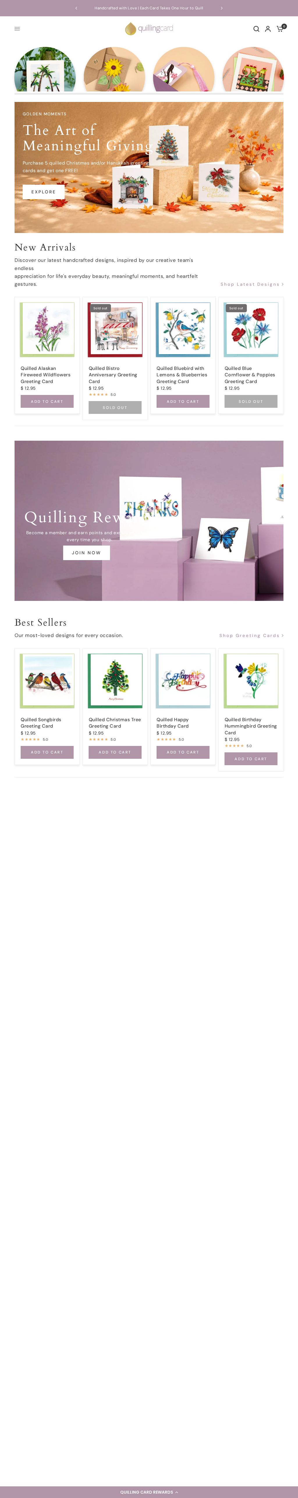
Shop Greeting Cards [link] (249, 636)
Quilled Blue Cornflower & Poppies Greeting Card (250, 374)
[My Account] (268, 28)
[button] (149, 1492)
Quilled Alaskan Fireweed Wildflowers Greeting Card (45, 374)
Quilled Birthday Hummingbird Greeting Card (251, 726)
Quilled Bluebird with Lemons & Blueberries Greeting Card (182, 374)
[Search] (256, 28)
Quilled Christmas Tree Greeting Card (115, 723)
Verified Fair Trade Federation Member (153, 8)
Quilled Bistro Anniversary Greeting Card (113, 374)
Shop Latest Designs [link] (250, 284)
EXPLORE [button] (43, 192)
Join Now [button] (86, 553)
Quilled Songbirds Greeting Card (41, 723)
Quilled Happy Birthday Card (173, 723)
